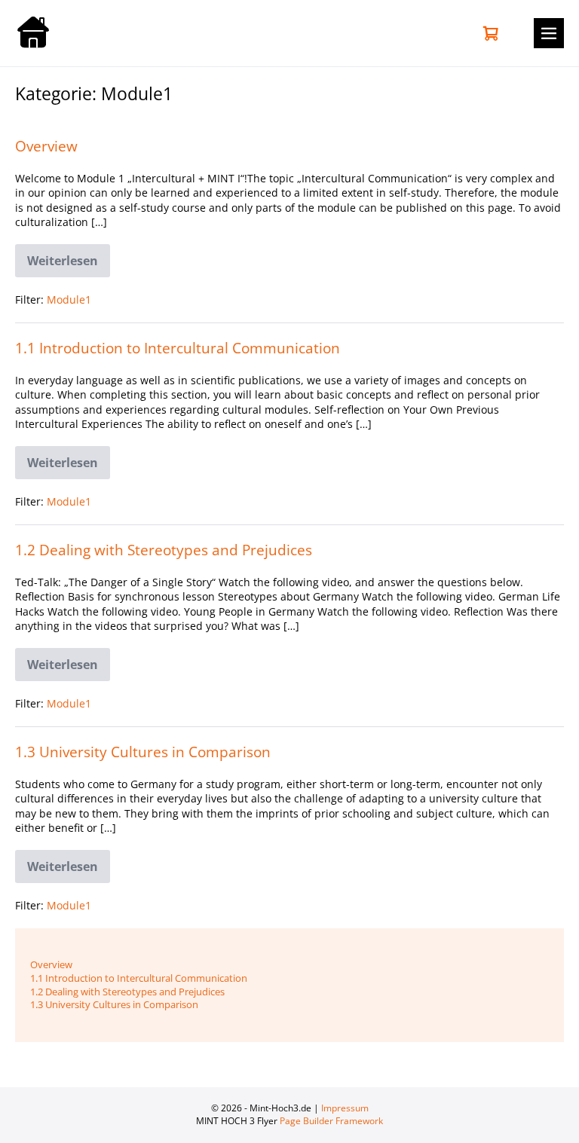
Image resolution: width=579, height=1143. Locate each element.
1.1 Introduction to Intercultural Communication (177, 347)
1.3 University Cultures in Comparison (143, 751)
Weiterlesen (68, 263)
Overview (46, 145)
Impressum (345, 1108)
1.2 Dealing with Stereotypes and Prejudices (163, 549)
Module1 (69, 299)
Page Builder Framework (331, 1120)
